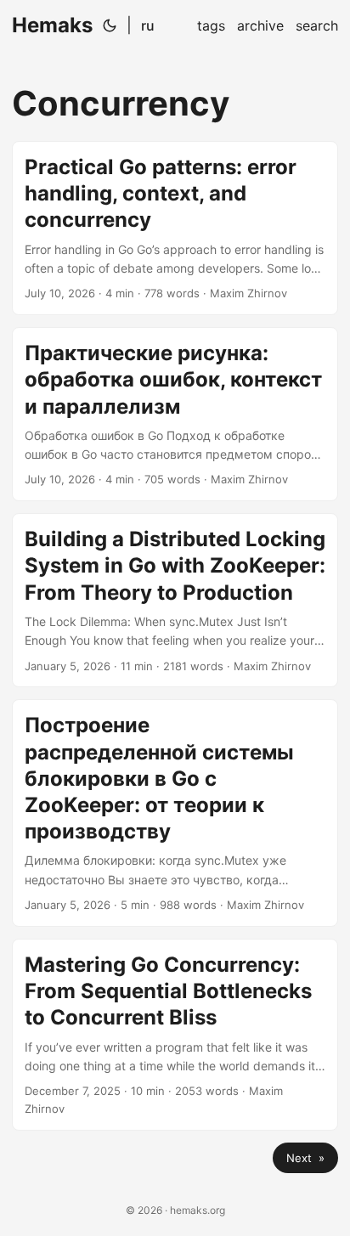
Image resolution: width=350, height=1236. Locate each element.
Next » (305, 1158)
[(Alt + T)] (109, 25)
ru (148, 25)
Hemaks (52, 25)
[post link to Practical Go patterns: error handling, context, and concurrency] (175, 228)
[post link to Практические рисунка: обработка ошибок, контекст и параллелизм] (175, 414)
